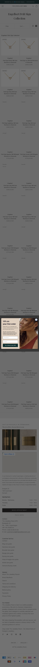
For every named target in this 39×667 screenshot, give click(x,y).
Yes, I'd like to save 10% (10, 345)
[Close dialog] (36, 320)
